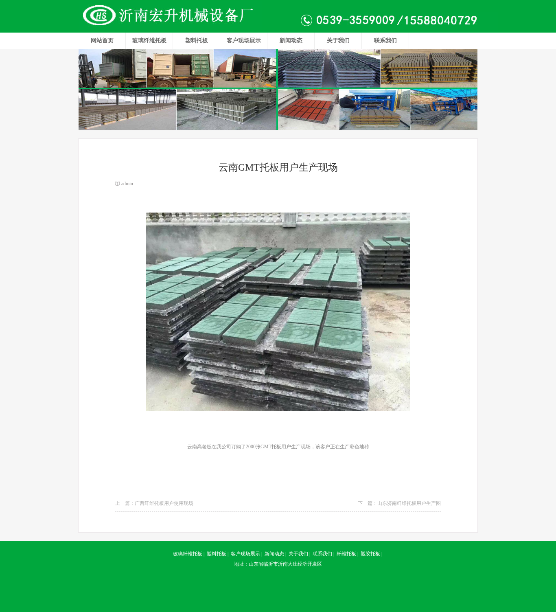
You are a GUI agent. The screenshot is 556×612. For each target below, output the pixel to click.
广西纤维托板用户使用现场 (164, 503)
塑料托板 (196, 40)
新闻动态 (291, 40)
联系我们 (385, 40)
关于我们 (338, 40)
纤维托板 (346, 554)
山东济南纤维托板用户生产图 (409, 503)
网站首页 (102, 40)
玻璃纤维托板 (149, 40)
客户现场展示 (244, 40)
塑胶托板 (370, 554)
